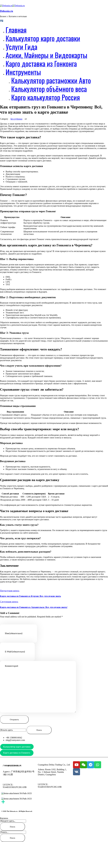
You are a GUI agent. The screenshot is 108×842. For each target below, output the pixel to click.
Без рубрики (16, 119)
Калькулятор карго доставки (17, 747)
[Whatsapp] (97, 764)
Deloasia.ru (6, 11)
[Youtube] (76, 764)
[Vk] (76, 771)
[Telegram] (90, 764)
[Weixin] (83, 764)
